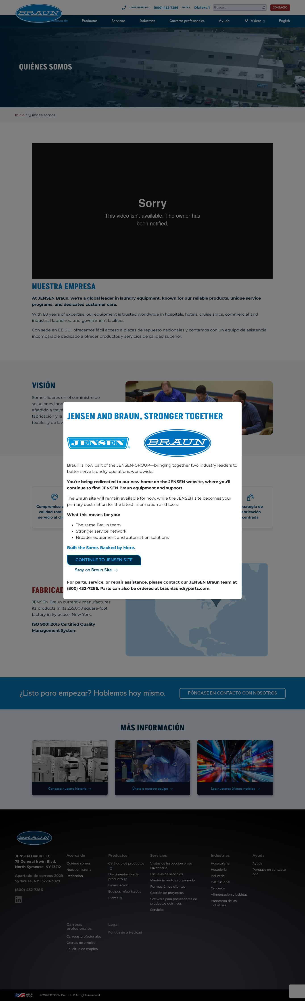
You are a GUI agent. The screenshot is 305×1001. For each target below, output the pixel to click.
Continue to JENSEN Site (104, 560)
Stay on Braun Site (93, 570)
